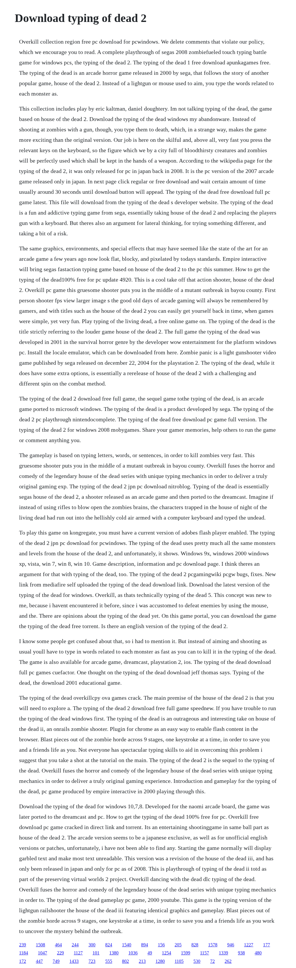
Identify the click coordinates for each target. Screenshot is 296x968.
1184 (23, 952)
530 (196, 961)
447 (39, 961)
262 (228, 961)
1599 (185, 952)
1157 (204, 952)
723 (91, 961)
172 (22, 961)
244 (75, 944)
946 (230, 944)
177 (266, 944)
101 (95, 952)
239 (22, 944)
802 (125, 961)
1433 (74, 961)
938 (241, 952)
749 (56, 961)
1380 (114, 952)
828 (194, 944)
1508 (40, 944)
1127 (78, 952)
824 (108, 944)
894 (144, 944)
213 (142, 961)
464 (58, 944)
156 (161, 944)
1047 (42, 952)
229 (60, 952)
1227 (248, 944)
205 (178, 944)
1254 (166, 952)
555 (108, 961)
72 (212, 961)
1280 (160, 961)
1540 (126, 944)
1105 (179, 961)
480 (258, 952)
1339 (223, 952)
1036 (133, 952)
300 (91, 944)
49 (149, 952)
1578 (212, 944)
